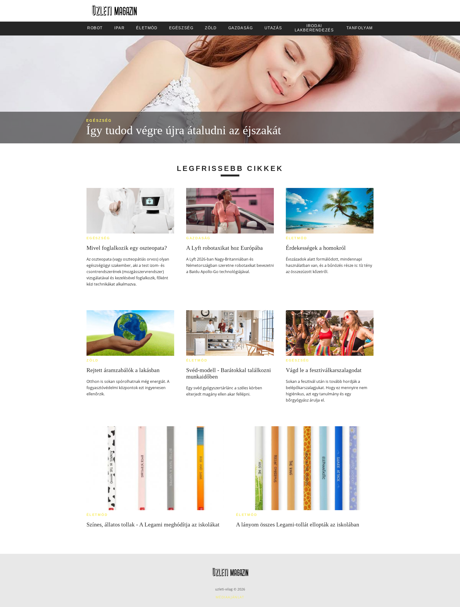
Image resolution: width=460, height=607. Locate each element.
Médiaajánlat (230, 597)
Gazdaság (198, 238)
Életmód (296, 238)
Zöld (92, 360)
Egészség (99, 120)
